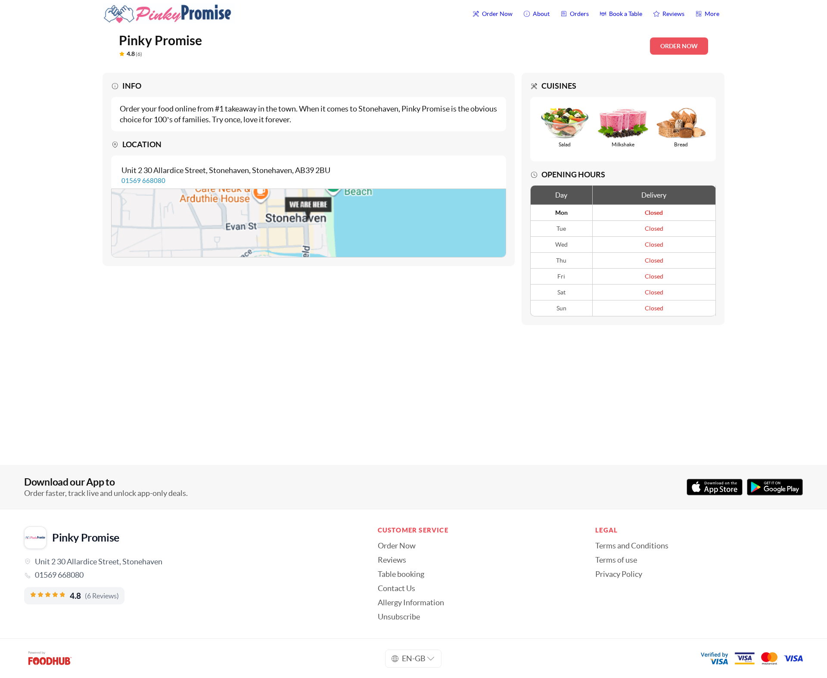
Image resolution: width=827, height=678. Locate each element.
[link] (189, 575)
